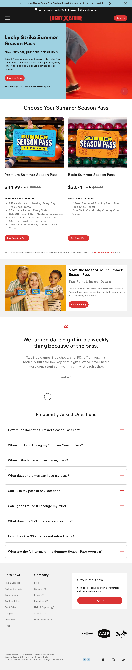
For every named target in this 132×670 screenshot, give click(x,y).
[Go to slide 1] (56, 396)
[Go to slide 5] (85, 396)
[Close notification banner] (126, 3)
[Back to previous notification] (21, 3)
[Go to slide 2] (63, 396)
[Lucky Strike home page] (66, 18)
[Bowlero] (121, 633)
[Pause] (124, 91)
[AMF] (104, 633)
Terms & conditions (104, 252)
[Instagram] (113, 659)
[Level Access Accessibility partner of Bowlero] (86, 659)
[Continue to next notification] (111, 3)
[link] (121, 18)
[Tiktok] (123, 660)
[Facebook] (103, 659)
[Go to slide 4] (78, 396)
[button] (34, 142)
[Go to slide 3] (70, 396)
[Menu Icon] (8, 18)
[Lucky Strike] (87, 633)
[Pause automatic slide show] (47, 396)
